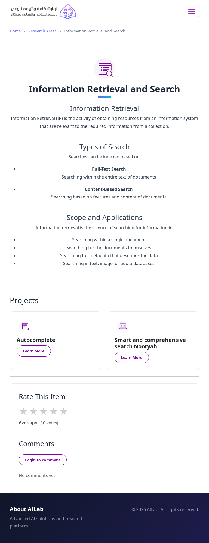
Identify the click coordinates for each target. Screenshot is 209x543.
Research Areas (42, 31)
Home (15, 31)
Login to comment (42, 460)
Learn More (33, 351)
